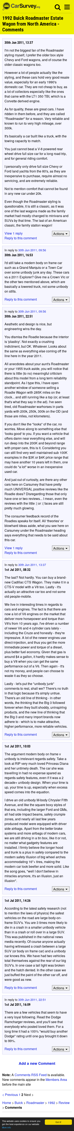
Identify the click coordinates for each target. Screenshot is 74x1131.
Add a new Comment (37, 1063)
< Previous (10, 1094)
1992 (51, 1102)
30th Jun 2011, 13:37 (32, 565)
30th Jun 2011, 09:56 (32, 250)
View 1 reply (14, 233)
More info (6, 1127)
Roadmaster (35, 1102)
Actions (58, 233)
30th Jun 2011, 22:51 (32, 1000)
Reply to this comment (21, 238)
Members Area (56, 1079)
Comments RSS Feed (31, 1074)
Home (6, 1102)
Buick (19, 1102)
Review (64, 1102)
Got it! (58, 1122)
